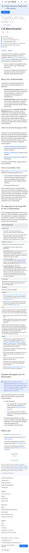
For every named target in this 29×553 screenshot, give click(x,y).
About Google (4, 538)
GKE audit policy (21, 281)
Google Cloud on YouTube (7, 530)
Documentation (9, 17)
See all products (5, 480)
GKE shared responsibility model (16, 171)
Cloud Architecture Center (7, 514)
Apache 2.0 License (23, 467)
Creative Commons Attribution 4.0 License (18, 466)
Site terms (16, 538)
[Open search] (18, 2)
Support (3, 496)
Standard (10, 50)
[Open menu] (2, 2)
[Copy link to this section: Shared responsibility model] (21, 168)
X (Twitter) (3, 527)
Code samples (4, 512)
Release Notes (4, 498)
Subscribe (23, 546)
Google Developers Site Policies (16, 469)
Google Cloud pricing (6, 482)
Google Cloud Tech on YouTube (8, 532)
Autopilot (4, 50)
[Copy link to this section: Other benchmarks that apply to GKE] (2, 130)
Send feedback (7, 25)
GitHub (2, 507)
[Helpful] (10, 22)
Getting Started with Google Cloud (9, 509)
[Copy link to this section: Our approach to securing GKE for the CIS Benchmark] (20, 209)
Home (2, 17)
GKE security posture (20, 443)
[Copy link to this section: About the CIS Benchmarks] (24, 79)
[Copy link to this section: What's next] (12, 431)
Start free (5, 12)
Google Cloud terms (6, 540)
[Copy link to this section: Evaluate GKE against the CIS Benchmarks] (12, 377)
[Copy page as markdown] (7, 32)
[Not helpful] (12, 22)
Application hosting (18, 17)
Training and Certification (7, 516)
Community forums (5, 493)
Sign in (25, 1)
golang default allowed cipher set (17, 367)
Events (2, 525)
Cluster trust (17, 304)
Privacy (10, 538)
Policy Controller (22, 263)
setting (14, 342)
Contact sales (4, 487)
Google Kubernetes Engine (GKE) (15, 6)
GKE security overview (15, 434)
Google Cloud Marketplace (7, 485)
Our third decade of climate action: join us (11, 542)
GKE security (11, 8)
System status (4, 501)
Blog (2, 523)
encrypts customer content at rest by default (15, 294)
